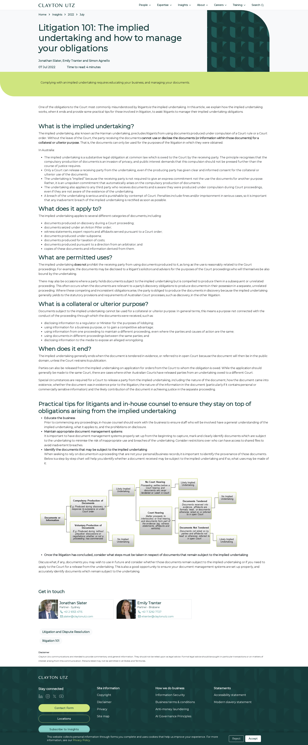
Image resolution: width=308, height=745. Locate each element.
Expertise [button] (163, 5)
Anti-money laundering (172, 709)
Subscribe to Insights (64, 729)
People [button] (143, 5)
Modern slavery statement (233, 702)
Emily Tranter (149, 603)
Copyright (104, 695)
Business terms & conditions (175, 702)
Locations (64, 718)
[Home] (56, 5)
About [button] (201, 5)
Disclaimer (104, 702)
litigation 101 (50, 640)
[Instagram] (49, 696)
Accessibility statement (230, 695)
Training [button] (238, 5)
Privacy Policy (81, 740)
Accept (253, 738)
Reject (236, 738)
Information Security (170, 695)
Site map (103, 716)
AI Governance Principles (173, 716)
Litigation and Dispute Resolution (66, 632)
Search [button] (256, 5)
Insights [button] (183, 5)
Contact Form (64, 708)
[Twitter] (56, 696)
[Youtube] (62, 696)
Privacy (102, 709)
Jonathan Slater (73, 603)
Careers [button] (219, 5)
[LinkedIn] (42, 696)
